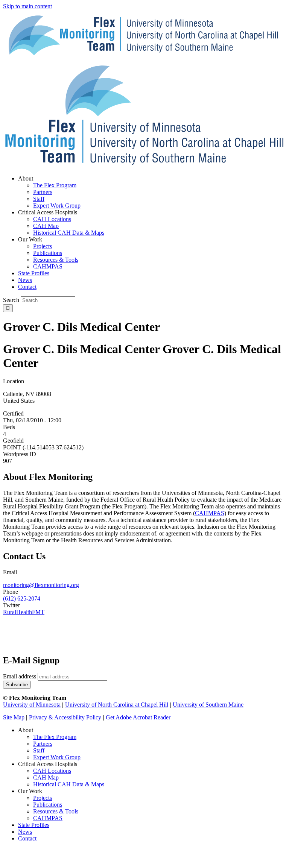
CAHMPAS (47, 818)
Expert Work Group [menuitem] (57, 205)
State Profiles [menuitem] (33, 273)
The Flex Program (54, 737)
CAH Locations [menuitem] (52, 219)
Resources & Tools (55, 811)
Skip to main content (27, 6)
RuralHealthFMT (23, 612)
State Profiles (33, 825)
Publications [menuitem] (47, 253)
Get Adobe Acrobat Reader (138, 717)
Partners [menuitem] (42, 192)
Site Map (13, 717)
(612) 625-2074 (21, 598)
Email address (19, 676)
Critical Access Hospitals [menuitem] (47, 212)
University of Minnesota (32, 704)
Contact (27, 838)
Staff (38, 750)
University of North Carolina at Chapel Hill (116, 704)
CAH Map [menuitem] (46, 226)
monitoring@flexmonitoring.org (41, 585)
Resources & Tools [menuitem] (55, 259)
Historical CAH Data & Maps (68, 784)
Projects (42, 798)
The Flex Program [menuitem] (54, 185)
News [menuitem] (25, 280)
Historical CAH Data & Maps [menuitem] (68, 232)
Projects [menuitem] (42, 246)
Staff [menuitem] (38, 199)
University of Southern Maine (208, 704)
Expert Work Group (57, 757)
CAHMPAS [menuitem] (47, 266)
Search (11, 300)
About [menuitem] (25, 178)
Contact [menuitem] (27, 287)
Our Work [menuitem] (30, 239)
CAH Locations (52, 771)
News (25, 831)
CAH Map (46, 777)
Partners (42, 743)
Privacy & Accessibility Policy (65, 717)
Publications (47, 804)
